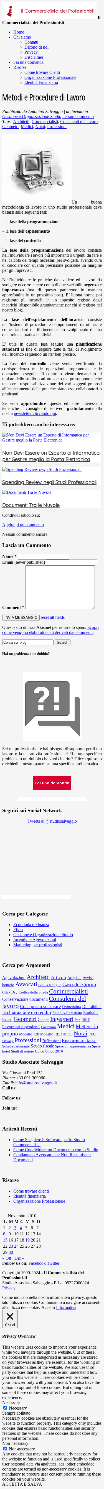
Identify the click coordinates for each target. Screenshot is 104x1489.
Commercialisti (45, 121)
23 (11, 1246)
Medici (27, 126)
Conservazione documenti (25, 999)
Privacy (8, 1041)
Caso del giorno (79, 984)
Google (43, 1020)
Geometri (10, 126)
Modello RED (51, 1034)
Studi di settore (22, 1051)
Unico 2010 (54, 1051)
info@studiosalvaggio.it (36, 1082)
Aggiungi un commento (23, 524)
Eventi (7, 1020)
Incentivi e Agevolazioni (34, 939)
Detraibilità (92, 1006)
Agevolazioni (14, 977)
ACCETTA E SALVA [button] (22, 1484)
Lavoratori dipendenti (21, 1027)
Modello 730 (29, 1034)
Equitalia (90, 1012)
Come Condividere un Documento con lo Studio (55, 1149)
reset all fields (53, 617)
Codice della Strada (33, 992)
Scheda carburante (16, 1046)
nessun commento (78, 116)
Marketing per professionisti (37, 944)
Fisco (18, 929)
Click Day (9, 992)
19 (27, 1240)
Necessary (18, 1408)
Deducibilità (71, 1007)
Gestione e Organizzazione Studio (31, 116)
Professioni (57, 126)
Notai (40, 126)
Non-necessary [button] (15, 1443)
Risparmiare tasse (79, 1040)
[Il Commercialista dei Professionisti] (49, 17)
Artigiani (74, 977)
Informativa (66, 1307)
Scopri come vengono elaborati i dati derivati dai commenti (50, 630)
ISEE (86, 1020)
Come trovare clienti (31, 1191)
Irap (77, 1020)
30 (11, 1252)
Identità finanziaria (29, 1196)
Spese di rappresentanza (73, 1046)
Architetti (21, 121)
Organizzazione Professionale (39, 1201)
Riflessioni (51, 1040)
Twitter (53, 1263)
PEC (92, 1034)
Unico (39, 1051)
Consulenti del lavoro (79, 121)
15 (5, 1240)
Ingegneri (61, 1018)
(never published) (23, 562)
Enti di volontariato (67, 1013)
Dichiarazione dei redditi (26, 1012)
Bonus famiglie (49, 985)
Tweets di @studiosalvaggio (52, 821)
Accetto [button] (48, 1307)
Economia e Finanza (31, 924)
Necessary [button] (11, 1402)
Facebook (37, 1263)
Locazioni (48, 1027)
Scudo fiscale (42, 1046)
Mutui (68, 1034)
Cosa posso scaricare (40, 1006)
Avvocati (26, 984)
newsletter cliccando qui (35, 413)
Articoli (58, 977)
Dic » (19, 1258)
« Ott (6, 1258)
